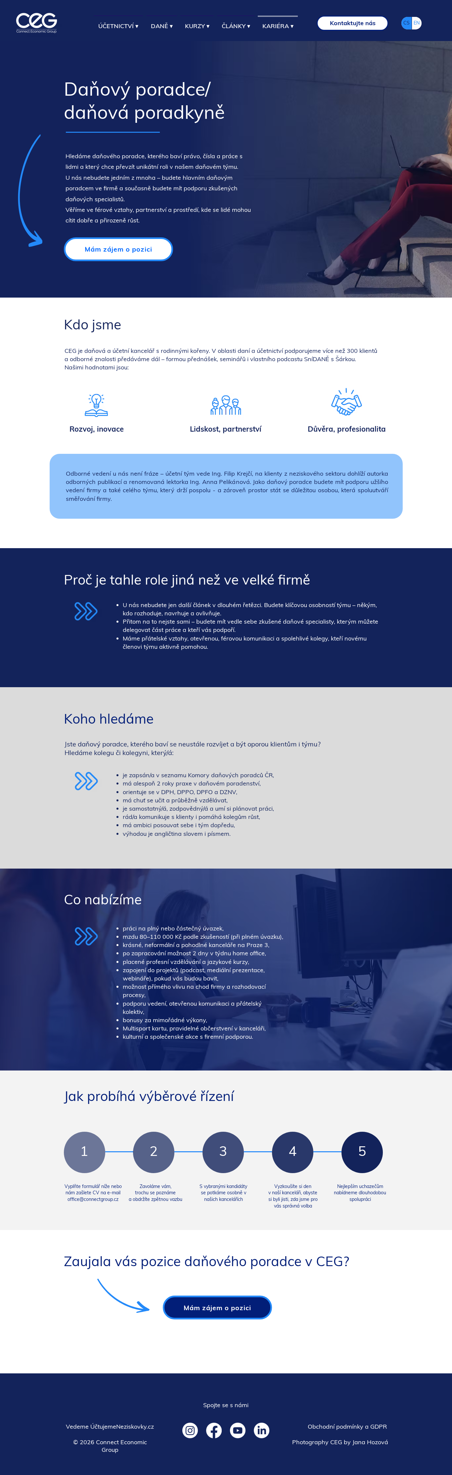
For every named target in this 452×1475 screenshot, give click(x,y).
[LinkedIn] (261, 1430)
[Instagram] (190, 1430)
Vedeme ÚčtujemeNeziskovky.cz (110, 1426)
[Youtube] (238, 1430)
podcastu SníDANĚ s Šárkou (316, 359)
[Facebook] (214, 1430)
